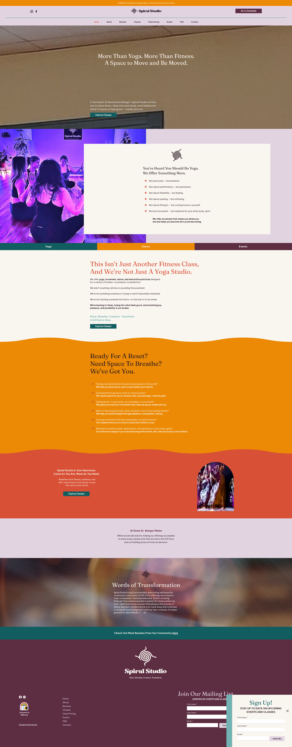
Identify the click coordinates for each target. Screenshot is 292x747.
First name (242, 717)
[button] (287, 711)
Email (240, 734)
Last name (242, 726)
